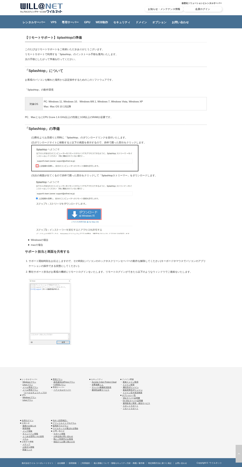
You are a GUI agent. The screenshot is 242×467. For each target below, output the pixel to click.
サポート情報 (59, 434)
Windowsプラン (29, 382)
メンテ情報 (27, 431)
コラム (25, 439)
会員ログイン (202, 9)
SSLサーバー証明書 (131, 398)
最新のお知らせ (29, 426)
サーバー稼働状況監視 (101, 387)
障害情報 (26, 428)
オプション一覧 (129, 395)
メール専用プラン (30, 387)
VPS (54, 22)
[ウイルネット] (41, 8)
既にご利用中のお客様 (63, 439)
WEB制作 (102, 22)
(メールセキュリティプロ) (35, 393)
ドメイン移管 (128, 385)
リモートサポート (130, 408)
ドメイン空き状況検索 (132, 393)
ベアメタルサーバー (62, 390)
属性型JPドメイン (131, 387)
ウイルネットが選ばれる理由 (65, 428)
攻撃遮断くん (97, 385)
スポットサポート (130, 406)
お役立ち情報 (28, 447)
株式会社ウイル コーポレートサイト (38, 463)
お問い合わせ (180, 22)
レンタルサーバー (34, 22)
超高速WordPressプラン (64, 382)
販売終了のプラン (60, 426)
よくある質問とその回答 (33, 436)
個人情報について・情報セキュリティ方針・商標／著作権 (119, 463)
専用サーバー (70, 22)
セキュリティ (121, 22)
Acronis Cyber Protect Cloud (104, 382)
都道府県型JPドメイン (133, 390)
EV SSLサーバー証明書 (133, 401)
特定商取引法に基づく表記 (159, 463)
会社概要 (61, 463)
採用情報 (73, 463)
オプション (159, 22)
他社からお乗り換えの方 (64, 442)
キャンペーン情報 (30, 434)
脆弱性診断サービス (100, 390)
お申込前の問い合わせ (63, 436)
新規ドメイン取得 (130, 382)
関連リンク (27, 450)
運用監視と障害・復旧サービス (136, 403)
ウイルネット (215, 463)
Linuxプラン (27, 385)
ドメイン (141, 22)
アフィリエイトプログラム (64, 423)
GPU (87, 22)
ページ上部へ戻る (239, 454)
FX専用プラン (60, 385)
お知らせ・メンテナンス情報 (164, 9)
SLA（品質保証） (60, 420)
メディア (26, 444)
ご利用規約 (85, 463)
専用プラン (58, 379)
